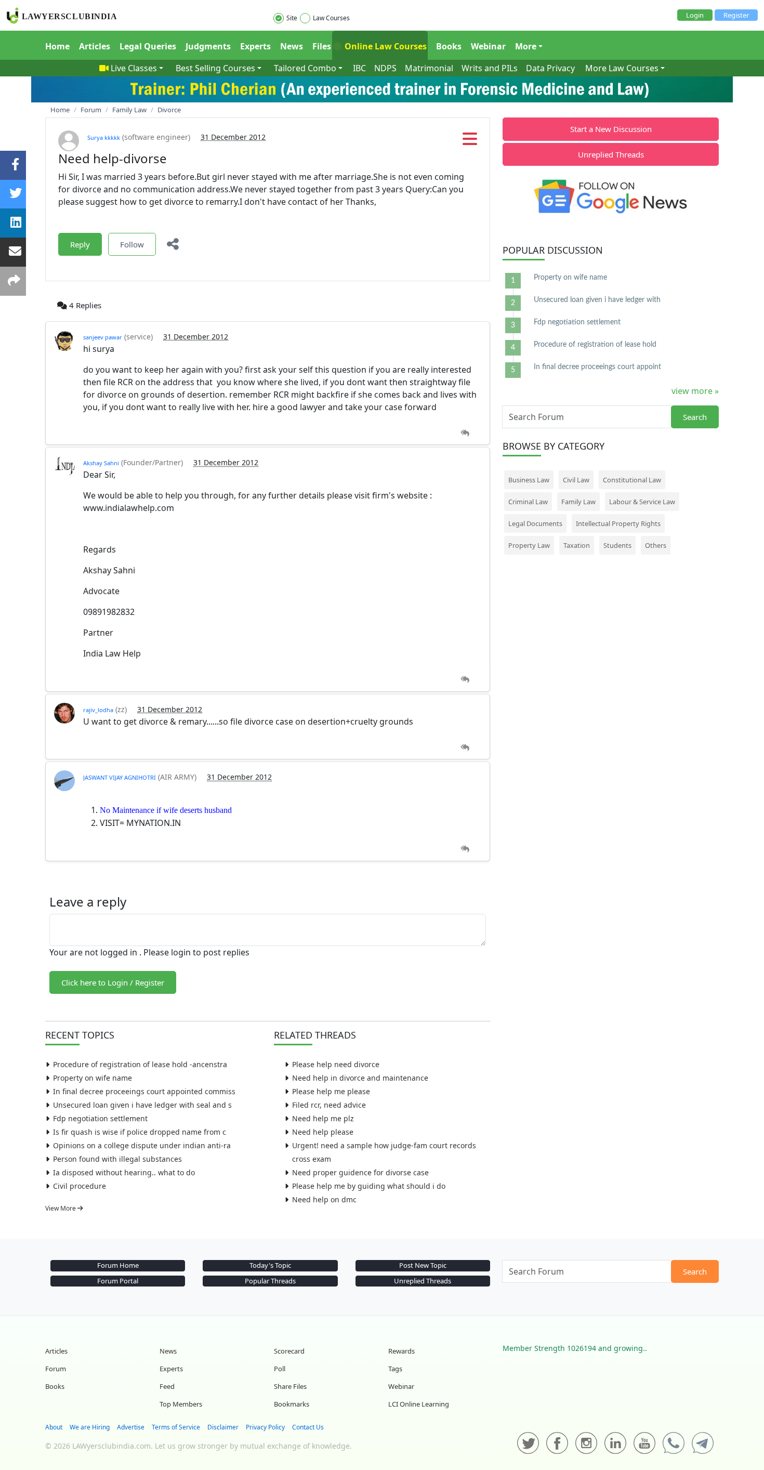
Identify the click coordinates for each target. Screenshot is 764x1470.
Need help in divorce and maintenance (360, 1078)
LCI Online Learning (418, 1404)
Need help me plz (323, 1118)
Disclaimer (223, 1427)
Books (449, 46)
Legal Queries (148, 46)
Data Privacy (550, 68)
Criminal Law (528, 501)
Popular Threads (270, 1280)
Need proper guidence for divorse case (360, 1172)
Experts (255, 46)
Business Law (528, 479)
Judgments (208, 46)
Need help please (322, 1132)
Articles (94, 46)
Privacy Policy (265, 1427)
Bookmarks (291, 1404)
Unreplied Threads (611, 154)
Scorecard (289, 1351)
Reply (80, 244)
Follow (132, 244)
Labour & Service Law (642, 501)
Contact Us (308, 1427)
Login (695, 15)
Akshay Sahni (101, 463)
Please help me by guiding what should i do (368, 1186)
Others (655, 545)
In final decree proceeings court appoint (597, 367)
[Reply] (465, 433)
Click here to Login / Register (112, 982)
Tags (395, 1368)
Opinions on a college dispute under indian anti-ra (142, 1145)
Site (291, 18)
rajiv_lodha (98, 710)
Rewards (401, 1351)
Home (57, 46)
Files (321, 46)
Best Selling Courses (215, 68)
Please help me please (331, 1091)
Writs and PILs (490, 68)
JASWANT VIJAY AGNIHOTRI (119, 777)
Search (695, 417)
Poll (279, 1368)
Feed (167, 1386)
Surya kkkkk (103, 137)
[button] (470, 142)
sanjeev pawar (102, 337)
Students (617, 545)
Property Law (529, 545)
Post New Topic (422, 1265)
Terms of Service (176, 1427)
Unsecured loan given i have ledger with (597, 300)
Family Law (578, 501)
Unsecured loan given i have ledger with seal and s (142, 1105)
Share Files (290, 1386)
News (291, 46)
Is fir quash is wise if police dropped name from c (139, 1132)
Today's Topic (270, 1265)
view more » (695, 391)
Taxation (576, 545)
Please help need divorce (335, 1064)
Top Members (181, 1404)
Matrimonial (429, 68)
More (525, 46)
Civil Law (576, 479)
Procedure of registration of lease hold (595, 344)
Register (736, 15)
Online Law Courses (385, 46)
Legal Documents (535, 523)
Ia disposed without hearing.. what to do (124, 1172)
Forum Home (118, 1265)
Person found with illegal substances (117, 1159)
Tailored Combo (305, 68)
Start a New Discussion (611, 129)
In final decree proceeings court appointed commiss (144, 1091)
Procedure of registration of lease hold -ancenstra (140, 1064)
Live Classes (134, 68)
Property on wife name (92, 1078)
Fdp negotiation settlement (100, 1118)
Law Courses (331, 18)
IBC (359, 68)
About (53, 1427)
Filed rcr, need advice (329, 1105)
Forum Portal (117, 1280)
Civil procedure (79, 1186)
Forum (55, 1368)
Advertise (130, 1427)
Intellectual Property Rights (618, 523)
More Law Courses (621, 68)
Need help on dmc (324, 1199)
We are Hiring (90, 1427)
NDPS (385, 68)
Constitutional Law (632, 479)
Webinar (488, 46)
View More (61, 1208)
